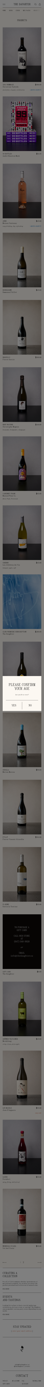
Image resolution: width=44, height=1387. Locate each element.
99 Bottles (7, 154)
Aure (5, 221)
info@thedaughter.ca (22, 1365)
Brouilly (6, 357)
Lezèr (5, 1177)
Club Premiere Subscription (14, 632)
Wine (4, 10)
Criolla (6, 770)
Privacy (5, 1381)
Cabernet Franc (9, 494)
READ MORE (6, 1289)
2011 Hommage (8, 85)
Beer (10, 10)
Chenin (5, 563)
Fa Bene (6, 904)
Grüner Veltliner (10, 1039)
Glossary (25, 1384)
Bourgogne (7, 290)
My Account (16, 1381)
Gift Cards (6, 1384)
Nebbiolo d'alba (9, 1246)
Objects (37, 10)
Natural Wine (37, 1381)
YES (14, 705)
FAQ (23, 1381)
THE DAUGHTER (22, 4)
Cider (18, 10)
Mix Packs (26, 10)
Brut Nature (8, 425)
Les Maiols (7, 1108)
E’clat (5, 837)
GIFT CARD (7, 972)
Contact (22, 1376)
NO (30, 705)
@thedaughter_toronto (22, 1366)
